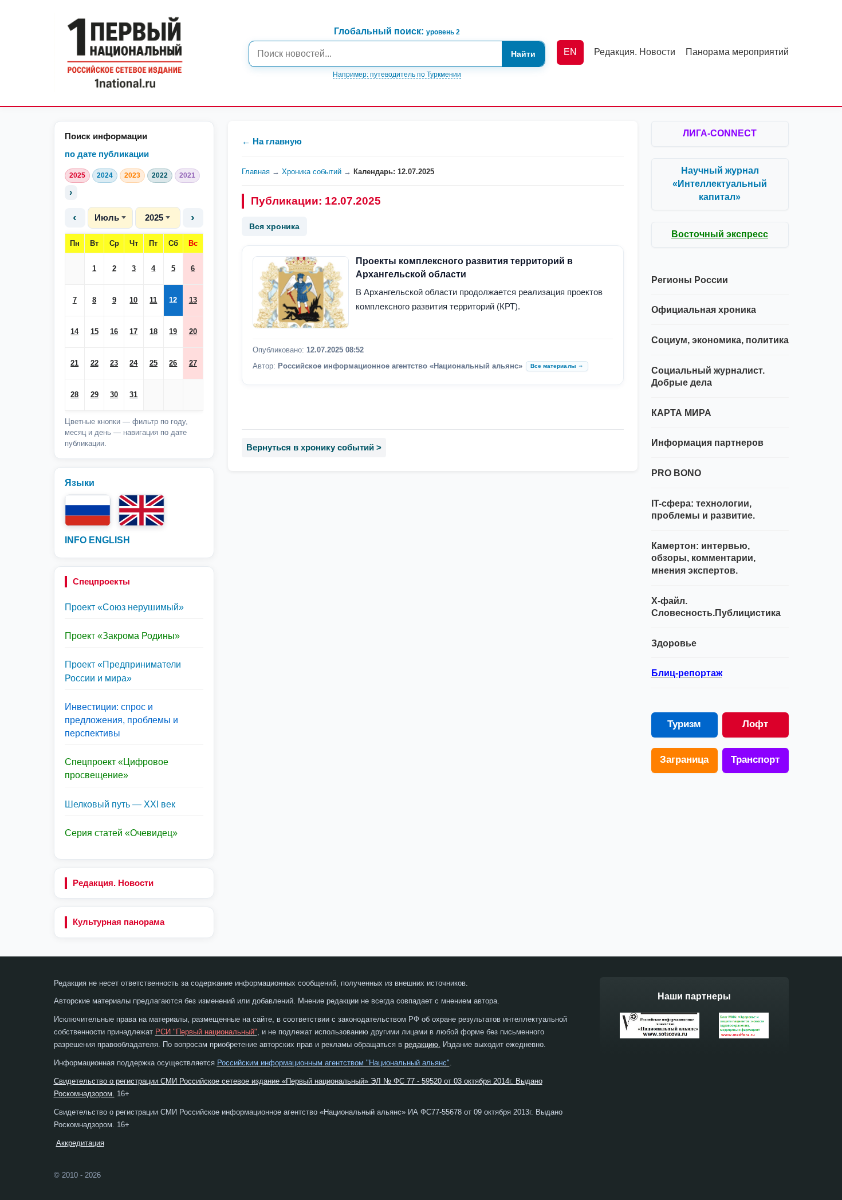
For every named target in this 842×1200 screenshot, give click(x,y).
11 (153, 300)
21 (74, 363)
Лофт (755, 724)
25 (153, 363)
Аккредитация (80, 1143)
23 (114, 363)
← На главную (272, 141)
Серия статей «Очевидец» (121, 833)
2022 (160, 175)
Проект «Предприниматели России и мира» (123, 671)
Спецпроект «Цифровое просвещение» (116, 768)
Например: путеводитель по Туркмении (397, 74)
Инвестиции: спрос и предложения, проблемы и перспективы (121, 720)
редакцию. (422, 1044)
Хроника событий (311, 171)
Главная (256, 171)
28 (74, 394)
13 (193, 300)
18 (153, 331)
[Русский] (88, 510)
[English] (141, 510)
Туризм (684, 724)
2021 (187, 175)
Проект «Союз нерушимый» (124, 607)
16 (114, 331)
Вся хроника (274, 226)
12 (173, 300)
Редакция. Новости (113, 883)
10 (133, 300)
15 (95, 331)
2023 (132, 175)
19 (173, 331)
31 (133, 394)
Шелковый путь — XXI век (120, 804)
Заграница (684, 759)
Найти (523, 53)
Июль (107, 217)
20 (193, 331)
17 (133, 331)
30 (114, 394)
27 (193, 363)
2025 (77, 175)
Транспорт (755, 759)
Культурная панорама (118, 922)
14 (74, 331)
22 (95, 363)
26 (173, 363)
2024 (105, 175)
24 (133, 363)
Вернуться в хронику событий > (313, 447)
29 (95, 394)
